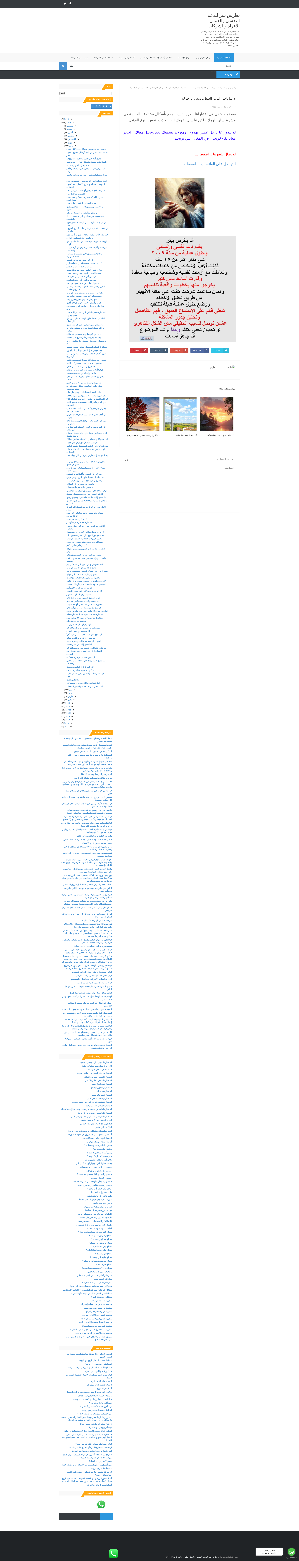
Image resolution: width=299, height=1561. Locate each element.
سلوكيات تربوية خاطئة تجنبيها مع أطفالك (95, 1396)
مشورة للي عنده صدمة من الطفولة (97, 1326)
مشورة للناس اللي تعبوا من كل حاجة (96, 1318)
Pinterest (136, 350)
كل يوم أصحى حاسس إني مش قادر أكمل (83, 303)
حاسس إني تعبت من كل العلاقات (80, 484)
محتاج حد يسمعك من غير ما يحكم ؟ (97, 1261)
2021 (68, 713)
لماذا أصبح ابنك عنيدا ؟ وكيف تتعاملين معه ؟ (94, 1444)
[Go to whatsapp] (291, 1552)
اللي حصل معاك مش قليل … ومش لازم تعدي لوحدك (90, 1131)
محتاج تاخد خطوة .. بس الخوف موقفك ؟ (95, 1232)
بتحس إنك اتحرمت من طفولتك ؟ (98, 1145)
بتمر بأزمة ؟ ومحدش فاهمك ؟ (99, 1152)
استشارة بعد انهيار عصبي (101, 1084)
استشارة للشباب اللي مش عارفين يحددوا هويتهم (86, 347)
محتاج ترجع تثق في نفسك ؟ (100, 1243)
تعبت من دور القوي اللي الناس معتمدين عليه (85, 535)
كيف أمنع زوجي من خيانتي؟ (100, 1427)
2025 (68, 122)
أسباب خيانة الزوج (104, 1388)
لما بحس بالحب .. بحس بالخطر (79, 266)
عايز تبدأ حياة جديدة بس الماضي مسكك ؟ (94, 1199)
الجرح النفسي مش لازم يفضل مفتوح (96, 1120)
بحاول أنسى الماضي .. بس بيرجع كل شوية (84, 270)
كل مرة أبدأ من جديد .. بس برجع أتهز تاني (83, 608)
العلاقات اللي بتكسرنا (103, 1127)
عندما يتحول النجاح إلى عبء (78, 165)
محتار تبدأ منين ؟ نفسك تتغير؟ (99, 1271)
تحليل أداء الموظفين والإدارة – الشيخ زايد (83, 158)
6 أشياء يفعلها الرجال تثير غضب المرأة (96, 1424)
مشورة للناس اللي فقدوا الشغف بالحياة (95, 1322)
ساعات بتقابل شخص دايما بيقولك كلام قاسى (93, 778)
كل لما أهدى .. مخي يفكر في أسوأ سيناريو (83, 263)
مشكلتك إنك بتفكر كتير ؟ (101, 1297)
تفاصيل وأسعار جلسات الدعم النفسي (156, 57)
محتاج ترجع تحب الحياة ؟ (101, 1246)
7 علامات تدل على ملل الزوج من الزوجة (95, 1360)
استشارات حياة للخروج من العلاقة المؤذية (94, 1073)
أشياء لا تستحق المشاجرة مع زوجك (97, 1410)
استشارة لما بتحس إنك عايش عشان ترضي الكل (91, 1116)
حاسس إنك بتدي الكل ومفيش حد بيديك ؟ (94, 1174)
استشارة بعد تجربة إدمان (101, 1087)
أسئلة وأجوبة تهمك (127, 57)
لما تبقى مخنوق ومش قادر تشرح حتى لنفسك (85, 337)
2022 (68, 710)
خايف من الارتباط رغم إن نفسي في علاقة (83, 334)
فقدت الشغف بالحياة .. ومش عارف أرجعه (83, 273)
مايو (70, 690)
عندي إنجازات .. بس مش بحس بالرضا (82, 299)
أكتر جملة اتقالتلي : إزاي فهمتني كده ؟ (82, 442)
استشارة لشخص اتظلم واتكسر (98, 1080)
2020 (67, 716)
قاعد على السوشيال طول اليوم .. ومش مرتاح (85, 477)
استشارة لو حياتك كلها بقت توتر (79, 594)
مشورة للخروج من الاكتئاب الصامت (97, 1315)
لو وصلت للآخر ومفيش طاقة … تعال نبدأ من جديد (87, 235)
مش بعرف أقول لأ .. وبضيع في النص (81, 280)
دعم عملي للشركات (79, 57)
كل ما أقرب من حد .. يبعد (76, 519)
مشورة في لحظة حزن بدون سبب (98, 1308)
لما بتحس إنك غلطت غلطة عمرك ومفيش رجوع (86, 497)
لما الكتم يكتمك (73, 680)
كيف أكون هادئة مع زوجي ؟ (100, 1403)
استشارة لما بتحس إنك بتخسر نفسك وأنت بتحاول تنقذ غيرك (86, 1109)
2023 (67, 706)
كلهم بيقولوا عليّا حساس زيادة (79, 624)
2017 (66, 726)
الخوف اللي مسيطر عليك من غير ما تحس (83, 641)
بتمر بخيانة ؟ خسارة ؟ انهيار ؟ (99, 1156)
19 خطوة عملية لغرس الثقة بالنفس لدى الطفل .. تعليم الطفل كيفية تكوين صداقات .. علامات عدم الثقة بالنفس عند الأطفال (87, 1437)
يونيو (71, 146)
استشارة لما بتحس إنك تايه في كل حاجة (95, 1113)
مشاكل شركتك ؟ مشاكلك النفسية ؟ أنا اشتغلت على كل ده (87, 1290)
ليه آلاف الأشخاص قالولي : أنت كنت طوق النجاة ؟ (87, 399)
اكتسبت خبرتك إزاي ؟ (75, 194)
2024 (67, 703)
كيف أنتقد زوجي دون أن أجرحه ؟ (98, 1364)
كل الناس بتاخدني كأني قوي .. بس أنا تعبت (84, 591)
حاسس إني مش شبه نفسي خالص (80, 366)
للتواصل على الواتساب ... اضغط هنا (208, 164)
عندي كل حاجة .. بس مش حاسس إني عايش (85, 542)
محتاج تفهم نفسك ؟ (103, 1253)
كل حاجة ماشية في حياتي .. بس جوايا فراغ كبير (86, 581)
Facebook (197, 350)
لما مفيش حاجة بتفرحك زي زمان (80, 487)
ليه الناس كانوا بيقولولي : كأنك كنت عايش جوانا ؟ (87, 439)
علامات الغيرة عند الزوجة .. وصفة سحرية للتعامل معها (89, 1392)
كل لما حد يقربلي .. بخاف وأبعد (79, 588)
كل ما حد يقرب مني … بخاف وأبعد (220, 435)
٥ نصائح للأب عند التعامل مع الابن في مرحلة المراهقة (90, 1367)
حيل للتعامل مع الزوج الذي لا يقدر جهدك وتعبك (92, 1399)
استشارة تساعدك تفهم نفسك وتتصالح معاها (85, 614)
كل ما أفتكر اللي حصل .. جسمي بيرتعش (95, 1221)
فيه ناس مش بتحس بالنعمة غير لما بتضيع (95, 983)
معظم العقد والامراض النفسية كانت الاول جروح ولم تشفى (87, 884)
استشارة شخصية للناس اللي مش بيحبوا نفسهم (92, 1102)
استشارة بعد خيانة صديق (101, 1095)
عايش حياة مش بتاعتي (102, 1203)
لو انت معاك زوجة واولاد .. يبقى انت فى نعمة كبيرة (91, 993)
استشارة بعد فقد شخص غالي (99, 1098)
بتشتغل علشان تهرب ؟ (102, 1149)
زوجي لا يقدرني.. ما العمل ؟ (100, 1461)
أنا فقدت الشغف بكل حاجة (186, 435)
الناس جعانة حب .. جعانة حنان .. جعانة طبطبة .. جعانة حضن (87, 839)
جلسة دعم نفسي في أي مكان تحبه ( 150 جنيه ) (86, 149)
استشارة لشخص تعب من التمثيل (98, 1077)
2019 (67, 720)
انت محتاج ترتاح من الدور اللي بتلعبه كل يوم (84, 564)
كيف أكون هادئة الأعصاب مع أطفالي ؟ (96, 1406)
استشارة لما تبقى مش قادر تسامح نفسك (83, 578)
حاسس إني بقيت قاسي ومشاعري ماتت (95, 1185)
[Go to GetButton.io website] (292, 1558)
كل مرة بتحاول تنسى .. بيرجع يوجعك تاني (83, 598)
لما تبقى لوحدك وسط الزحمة (99, 1228)
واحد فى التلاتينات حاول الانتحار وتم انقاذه (94, 836)
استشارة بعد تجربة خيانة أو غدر (79, 522)
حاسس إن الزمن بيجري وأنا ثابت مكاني (95, 1167)
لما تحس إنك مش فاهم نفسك (79, 644)
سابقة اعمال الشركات (103, 57)
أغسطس (71, 139)
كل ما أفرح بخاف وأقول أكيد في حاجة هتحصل (85, 532)
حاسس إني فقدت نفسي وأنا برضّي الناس (84, 383)
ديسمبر (69, 126)
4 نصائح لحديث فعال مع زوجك (99, 1385)
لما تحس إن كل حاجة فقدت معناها (80, 638)
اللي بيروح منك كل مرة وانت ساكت (81, 657)
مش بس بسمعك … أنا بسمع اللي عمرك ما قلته (86, 395)
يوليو (69, 142)
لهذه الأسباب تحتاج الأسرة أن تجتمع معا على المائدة (90, 1447)
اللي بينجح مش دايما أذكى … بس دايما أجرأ (84, 634)
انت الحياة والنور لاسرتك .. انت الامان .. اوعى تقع (91, 979)
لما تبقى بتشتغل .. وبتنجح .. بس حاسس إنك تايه (86, 648)
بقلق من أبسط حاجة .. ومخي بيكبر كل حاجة (84, 293)
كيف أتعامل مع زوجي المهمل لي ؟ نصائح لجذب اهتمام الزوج (87, 1465)
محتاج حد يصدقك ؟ (104, 1264)
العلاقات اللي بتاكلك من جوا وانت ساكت (83, 683)
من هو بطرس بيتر (203, 57)
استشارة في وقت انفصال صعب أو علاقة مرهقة (86, 584)
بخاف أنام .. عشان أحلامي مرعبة (98, 1160)
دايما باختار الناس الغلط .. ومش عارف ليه (83, 392)
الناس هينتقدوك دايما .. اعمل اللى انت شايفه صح (91, 972)
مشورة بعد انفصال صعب (101, 1300)
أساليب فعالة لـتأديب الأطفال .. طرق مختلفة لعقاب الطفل (88, 1431)
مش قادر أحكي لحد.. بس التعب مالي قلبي (94, 1275)
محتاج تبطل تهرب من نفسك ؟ (99, 1235)
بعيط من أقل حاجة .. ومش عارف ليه (81, 276)
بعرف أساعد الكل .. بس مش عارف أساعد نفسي (86, 491)
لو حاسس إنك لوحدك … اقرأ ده (79, 238)
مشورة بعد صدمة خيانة (76, 621)
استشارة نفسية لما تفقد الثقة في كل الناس (84, 363)
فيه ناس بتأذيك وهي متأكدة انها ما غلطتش (84, 474)
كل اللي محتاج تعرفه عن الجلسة (79, 260)
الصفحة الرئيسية (224, 57)
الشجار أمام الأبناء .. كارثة (101, 1381)
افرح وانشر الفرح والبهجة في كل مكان (96, 774)
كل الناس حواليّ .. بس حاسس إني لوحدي (94, 1214)
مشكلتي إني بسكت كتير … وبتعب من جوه (143, 435)
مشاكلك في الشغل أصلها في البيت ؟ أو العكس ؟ (91, 1293)
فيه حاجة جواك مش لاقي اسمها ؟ (98, 1207)
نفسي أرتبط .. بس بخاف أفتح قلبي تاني (82, 283)
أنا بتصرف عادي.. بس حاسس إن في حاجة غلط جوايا (90, 1134)
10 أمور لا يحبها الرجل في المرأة (98, 1371)
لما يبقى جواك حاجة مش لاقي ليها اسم (82, 601)
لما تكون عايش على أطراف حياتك (80, 670)
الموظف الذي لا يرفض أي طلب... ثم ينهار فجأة (85, 190)
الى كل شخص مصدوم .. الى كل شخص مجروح (93, 751)
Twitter (217, 350)
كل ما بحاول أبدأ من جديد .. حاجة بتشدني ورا (93, 1225)
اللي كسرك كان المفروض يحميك (80, 667)
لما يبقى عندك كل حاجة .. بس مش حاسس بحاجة (87, 611)
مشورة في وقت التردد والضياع (99, 1311)
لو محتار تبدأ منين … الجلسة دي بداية (81, 213)
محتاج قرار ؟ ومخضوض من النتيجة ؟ (97, 1268)
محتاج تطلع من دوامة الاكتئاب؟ (99, 1250)
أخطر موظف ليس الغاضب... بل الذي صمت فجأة (86, 181)
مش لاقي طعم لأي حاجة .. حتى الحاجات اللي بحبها (91, 1286)
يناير (69, 699)
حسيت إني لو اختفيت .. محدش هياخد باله (83, 628)
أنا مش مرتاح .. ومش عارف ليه (99, 1142)
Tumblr (157, 350)
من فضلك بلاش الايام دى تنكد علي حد (96, 920)
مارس (70, 696)
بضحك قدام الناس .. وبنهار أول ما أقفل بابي (94, 1163)
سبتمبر (70, 136)
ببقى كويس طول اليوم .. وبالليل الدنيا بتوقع (84, 350)
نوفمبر (69, 129)
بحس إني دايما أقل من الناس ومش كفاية (83, 555)
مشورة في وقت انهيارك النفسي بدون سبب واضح (87, 571)
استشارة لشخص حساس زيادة (99, 1105)
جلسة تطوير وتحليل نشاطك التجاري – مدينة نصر (86, 162)
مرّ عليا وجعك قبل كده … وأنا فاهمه (81, 203)
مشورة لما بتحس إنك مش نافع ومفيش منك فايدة (91, 1329)
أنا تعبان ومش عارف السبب (78, 631)
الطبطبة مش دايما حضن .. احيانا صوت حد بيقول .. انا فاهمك (87, 1009)
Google (177, 350)
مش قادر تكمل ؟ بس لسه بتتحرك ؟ (97, 1282)
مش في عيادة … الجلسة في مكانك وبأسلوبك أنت (87, 446)
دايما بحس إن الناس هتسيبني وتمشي (82, 373)
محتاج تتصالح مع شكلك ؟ (101, 1239)
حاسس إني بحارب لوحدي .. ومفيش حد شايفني (92, 1181)
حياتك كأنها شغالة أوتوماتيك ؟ (99, 1189)
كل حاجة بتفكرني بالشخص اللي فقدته (96, 1217)
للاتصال (228, 66)
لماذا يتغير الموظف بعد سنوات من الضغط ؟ (84, 686)
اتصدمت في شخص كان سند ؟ (99, 1069)
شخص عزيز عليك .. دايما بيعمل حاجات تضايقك (92, 946)
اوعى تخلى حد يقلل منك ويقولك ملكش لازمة (93, 975)
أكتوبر (70, 132)
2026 (66, 119)
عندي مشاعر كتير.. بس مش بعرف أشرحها (84, 296)
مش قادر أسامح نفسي (102, 1279)
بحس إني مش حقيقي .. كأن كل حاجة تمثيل (84, 324)
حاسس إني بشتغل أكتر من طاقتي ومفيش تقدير (86, 360)
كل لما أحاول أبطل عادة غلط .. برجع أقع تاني (85, 370)
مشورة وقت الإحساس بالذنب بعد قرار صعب (93, 1333)
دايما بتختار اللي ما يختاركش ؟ (99, 1196)
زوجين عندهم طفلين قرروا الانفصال (97, 843)
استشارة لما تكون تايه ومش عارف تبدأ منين (84, 618)
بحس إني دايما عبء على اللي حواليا (81, 574)
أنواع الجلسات (184, 57)
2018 (66, 723)
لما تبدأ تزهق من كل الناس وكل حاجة (81, 568)
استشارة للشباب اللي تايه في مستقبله (96, 1062)
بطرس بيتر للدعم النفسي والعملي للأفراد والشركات (223, 20)
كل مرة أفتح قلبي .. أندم (76, 545)
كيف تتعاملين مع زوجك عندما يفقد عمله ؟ (94, 1414)
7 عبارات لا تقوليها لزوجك (101, 1468)
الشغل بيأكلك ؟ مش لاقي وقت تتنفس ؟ (95, 1124)
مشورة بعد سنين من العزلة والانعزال (96, 1304)
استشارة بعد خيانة (104, 1091)
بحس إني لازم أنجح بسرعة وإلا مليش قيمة (84, 480)
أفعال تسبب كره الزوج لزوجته (99, 1485)
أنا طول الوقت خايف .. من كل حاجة (97, 1138)
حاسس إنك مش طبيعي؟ (101, 1178)
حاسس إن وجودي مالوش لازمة (99, 1171)
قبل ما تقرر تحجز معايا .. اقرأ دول (98, 1210)
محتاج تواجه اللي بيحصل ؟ (101, 1257)
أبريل (69, 693)
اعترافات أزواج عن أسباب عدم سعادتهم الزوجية (92, 1451)
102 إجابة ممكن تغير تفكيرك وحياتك (97, 1066)
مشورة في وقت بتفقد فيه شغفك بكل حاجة (84, 538)
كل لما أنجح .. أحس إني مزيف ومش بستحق (84, 494)
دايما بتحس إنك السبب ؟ (101, 1192)
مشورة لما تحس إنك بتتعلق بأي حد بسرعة (84, 604)
